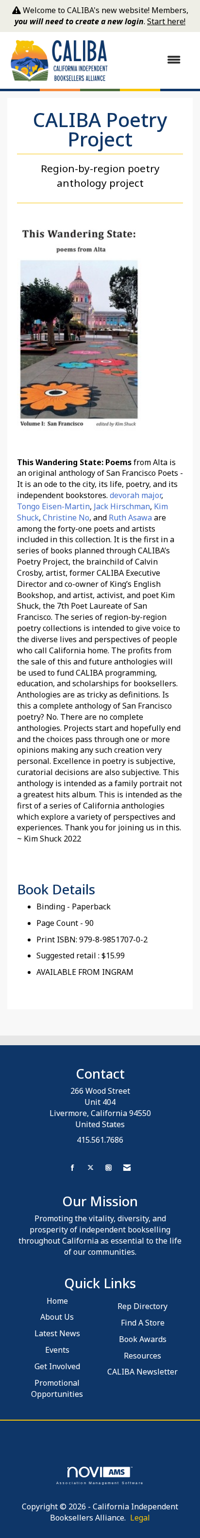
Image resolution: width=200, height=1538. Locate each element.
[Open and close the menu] (150, 59)
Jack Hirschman (122, 506)
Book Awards (143, 1339)
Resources (142, 1355)
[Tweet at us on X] (91, 1167)
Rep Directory (142, 1306)
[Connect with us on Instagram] (108, 1167)
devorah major (135, 495)
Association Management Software (100, 1483)
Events (57, 1349)
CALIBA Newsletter (142, 1371)
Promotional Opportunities (57, 1388)
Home (57, 1300)
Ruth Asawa (130, 517)
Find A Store (143, 1322)
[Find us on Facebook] (73, 1167)
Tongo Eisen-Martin (53, 506)
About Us (57, 1316)
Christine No (66, 517)
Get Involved (57, 1366)
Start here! (166, 21)
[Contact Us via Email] (126, 1167)
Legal (140, 1517)
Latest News (57, 1333)
